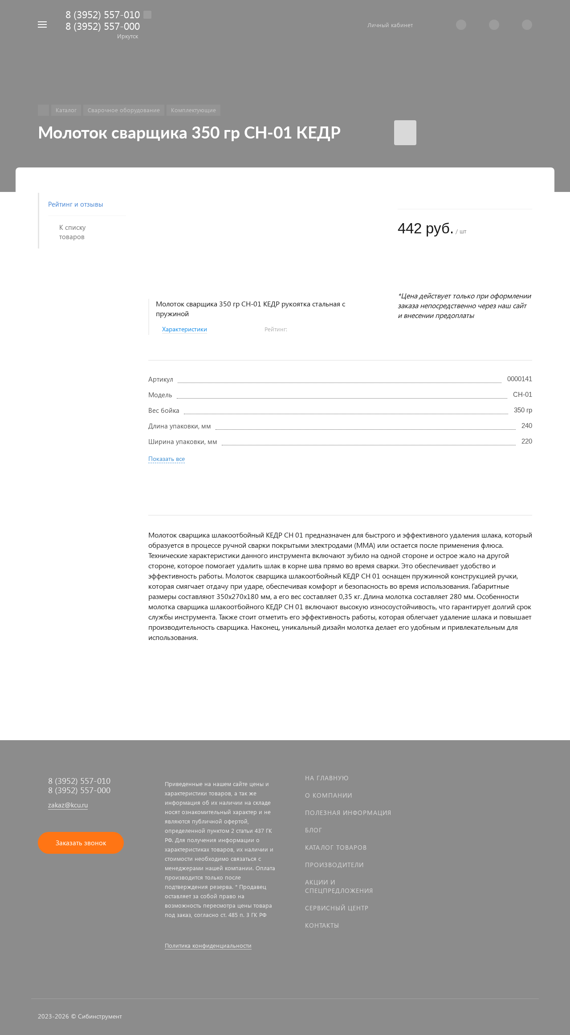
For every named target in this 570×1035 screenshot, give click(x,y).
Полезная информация (348, 812)
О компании (328, 795)
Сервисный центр (337, 908)
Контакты (322, 925)
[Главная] (43, 110)
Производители (334, 864)
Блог (313, 830)
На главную (327, 778)
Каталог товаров (336, 847)
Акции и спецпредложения (339, 886)
